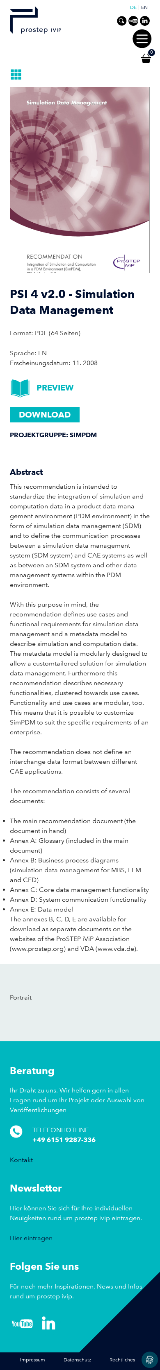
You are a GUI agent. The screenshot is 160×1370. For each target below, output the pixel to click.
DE (133, 7)
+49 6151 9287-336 (64, 1140)
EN (144, 7)
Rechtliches (122, 1360)
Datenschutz (77, 1360)
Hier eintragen (31, 1238)
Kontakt (21, 1160)
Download (45, 415)
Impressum (32, 1360)
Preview (55, 388)
